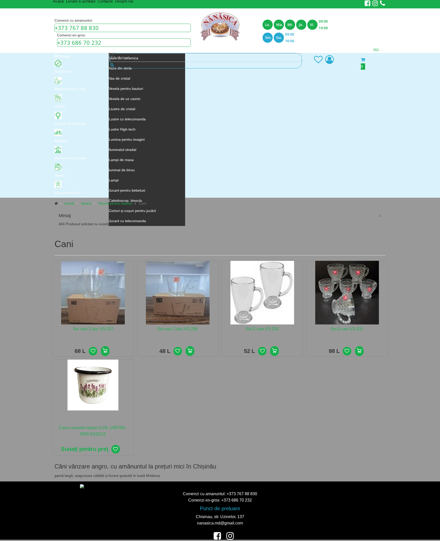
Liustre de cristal (122, 109)
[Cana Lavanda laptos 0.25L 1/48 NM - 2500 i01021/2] (92, 385)
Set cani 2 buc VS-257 (93, 329)
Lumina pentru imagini (127, 139)
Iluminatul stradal (122, 150)
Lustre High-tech (122, 129)
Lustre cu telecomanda (127, 119)
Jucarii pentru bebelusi (127, 190)
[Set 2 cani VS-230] (262, 292)
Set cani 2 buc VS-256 (177, 329)
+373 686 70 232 (79, 42)
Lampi (114, 180)
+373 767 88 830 (77, 28)
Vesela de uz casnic (125, 99)
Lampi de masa (121, 160)
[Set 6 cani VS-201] (347, 292)
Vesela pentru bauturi (126, 89)
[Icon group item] (318, 59)
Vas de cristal (119, 78)
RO (376, 50)
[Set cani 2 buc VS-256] (178, 292)
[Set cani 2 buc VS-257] (93, 292)
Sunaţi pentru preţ (84, 449)
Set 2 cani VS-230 (262, 329)
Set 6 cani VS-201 (347, 329)
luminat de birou (122, 170)
